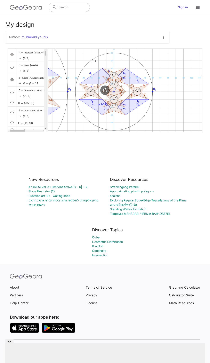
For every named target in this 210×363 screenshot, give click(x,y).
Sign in (183, 7)
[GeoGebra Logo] (26, 7)
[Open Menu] (197, 7)
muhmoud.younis (35, 37)
